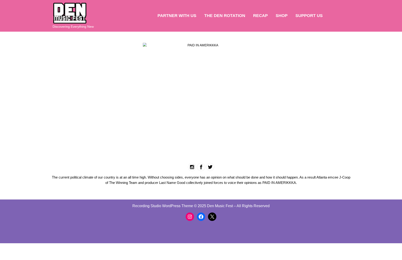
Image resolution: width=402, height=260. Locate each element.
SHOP (282, 15)
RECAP (260, 15)
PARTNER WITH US (176, 15)
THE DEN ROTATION (224, 15)
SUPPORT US (309, 15)
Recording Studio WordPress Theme (162, 206)
